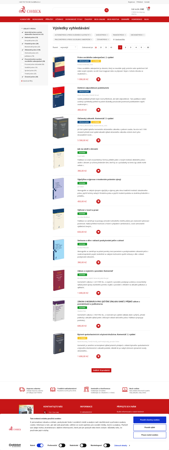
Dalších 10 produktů (101, 370)
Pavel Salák (81, 156)
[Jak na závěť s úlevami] (64, 158)
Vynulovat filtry (28, 81)
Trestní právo (29, 74)
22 (148, 47)
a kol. (91, 65)
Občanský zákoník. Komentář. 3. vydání (95, 118)
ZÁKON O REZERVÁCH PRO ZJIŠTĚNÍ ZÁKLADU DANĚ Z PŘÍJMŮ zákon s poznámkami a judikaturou (108, 302)
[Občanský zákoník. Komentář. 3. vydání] (64, 128)
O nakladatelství (86, 412)
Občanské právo (31, 50)
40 (111, 47)
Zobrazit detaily (120, 445)
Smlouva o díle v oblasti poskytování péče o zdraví (100, 240)
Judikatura (28, 56)
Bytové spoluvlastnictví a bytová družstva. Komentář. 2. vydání (106, 334)
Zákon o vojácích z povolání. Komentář (95, 271)
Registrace (131, 2)
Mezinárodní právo (31, 47)
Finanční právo (30, 44)
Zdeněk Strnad (94, 95)
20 (101, 47)
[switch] (62, 445)
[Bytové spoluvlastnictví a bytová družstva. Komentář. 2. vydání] (64, 344)
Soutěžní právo (29, 67)
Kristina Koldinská (83, 65)
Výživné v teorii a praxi (87, 210)
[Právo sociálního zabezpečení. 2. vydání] (64, 67)
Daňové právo (30, 37)
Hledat (107, 10)
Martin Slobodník (83, 95)
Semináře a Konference (100, 388)
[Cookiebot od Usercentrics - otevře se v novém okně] (15, 445)
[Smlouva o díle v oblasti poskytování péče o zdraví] (64, 250)
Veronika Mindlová (83, 217)
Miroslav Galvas (82, 278)
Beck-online (134, 388)
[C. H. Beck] (33, 9)
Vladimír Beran (98, 126)
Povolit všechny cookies (150, 420)
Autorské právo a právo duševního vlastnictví (33, 33)
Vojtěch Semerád (93, 278)
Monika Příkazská (83, 248)
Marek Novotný (82, 342)
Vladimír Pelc (81, 311)
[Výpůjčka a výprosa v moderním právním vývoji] (64, 189)
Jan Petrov (80, 126)
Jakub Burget (104, 278)
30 (106, 47)
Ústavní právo (30, 77)
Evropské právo (30, 41)
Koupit (98, 79)
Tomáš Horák (92, 342)
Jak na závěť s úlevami (87, 149)
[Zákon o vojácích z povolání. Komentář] (64, 280)
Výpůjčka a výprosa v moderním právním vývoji (99, 179)
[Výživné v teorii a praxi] (64, 219)
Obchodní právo (30, 53)
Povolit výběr (150, 427)
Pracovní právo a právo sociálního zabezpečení (33, 60)
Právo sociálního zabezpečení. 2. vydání (95, 57)
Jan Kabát (80, 187)
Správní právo (29, 71)
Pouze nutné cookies (149, 435)
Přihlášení (140, 2)
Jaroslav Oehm (114, 342)
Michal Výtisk (89, 126)
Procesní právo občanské (33, 64)
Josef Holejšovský (103, 342)
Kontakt (147, 2)
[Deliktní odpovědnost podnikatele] (64, 97)
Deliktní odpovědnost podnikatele (93, 88)
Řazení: (55, 47)
